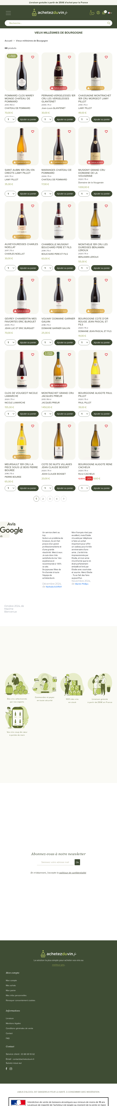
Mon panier (11, 990)
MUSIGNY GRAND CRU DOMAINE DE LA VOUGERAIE (91, 173)
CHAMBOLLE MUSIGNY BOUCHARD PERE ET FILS (56, 245)
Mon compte (11, 980)
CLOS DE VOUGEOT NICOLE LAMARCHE (21, 394)
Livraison (10, 1018)
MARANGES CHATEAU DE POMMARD (56, 171)
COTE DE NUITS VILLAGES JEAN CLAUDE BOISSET (57, 465)
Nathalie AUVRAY (54, 587)
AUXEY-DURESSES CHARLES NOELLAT (21, 245)
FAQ (8, 1038)
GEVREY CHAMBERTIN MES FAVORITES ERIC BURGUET (21, 320)
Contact (9, 1033)
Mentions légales (13, 1023)
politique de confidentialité (72, 872)
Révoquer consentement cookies (20, 1000)
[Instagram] (11, 1069)
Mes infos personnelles (16, 995)
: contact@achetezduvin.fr (23, 1059)
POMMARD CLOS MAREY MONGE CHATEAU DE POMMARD (19, 98)
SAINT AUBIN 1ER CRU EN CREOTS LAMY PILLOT (20, 171)
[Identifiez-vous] (98, 12)
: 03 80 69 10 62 (27, 1054)
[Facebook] (7, 1069)
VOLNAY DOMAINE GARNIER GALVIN (58, 320)
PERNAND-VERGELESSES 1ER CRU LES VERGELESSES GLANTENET (58, 98)
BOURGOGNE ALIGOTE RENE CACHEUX (95, 465)
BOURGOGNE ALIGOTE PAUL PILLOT (95, 394)
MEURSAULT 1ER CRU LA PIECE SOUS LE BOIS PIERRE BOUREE (21, 467)
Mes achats (11, 985)
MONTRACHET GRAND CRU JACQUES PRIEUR (58, 394)
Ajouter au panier (28, 119)
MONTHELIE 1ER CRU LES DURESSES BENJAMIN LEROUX (93, 247)
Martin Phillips (81, 584)
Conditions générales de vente (19, 1028)
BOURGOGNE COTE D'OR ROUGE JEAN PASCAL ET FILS (93, 321)
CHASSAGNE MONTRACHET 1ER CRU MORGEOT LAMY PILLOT (94, 98)
